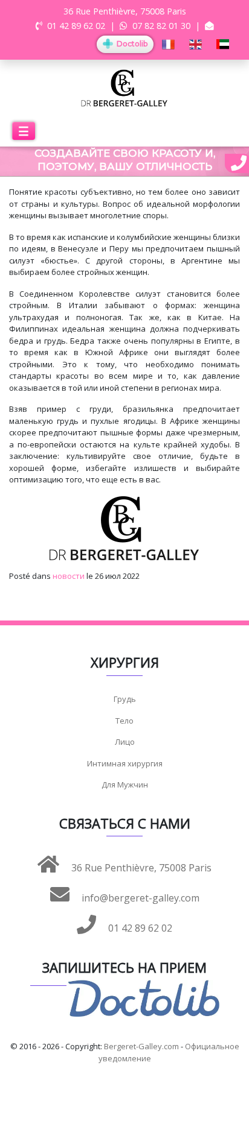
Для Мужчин (125, 784)
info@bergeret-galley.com (139, 898)
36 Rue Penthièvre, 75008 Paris (140, 867)
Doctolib (131, 43)
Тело (124, 720)
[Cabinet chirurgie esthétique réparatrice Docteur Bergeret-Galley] (124, 87)
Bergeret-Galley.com (141, 1046)
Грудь (125, 698)
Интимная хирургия (125, 763)
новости (69, 575)
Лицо (125, 741)
